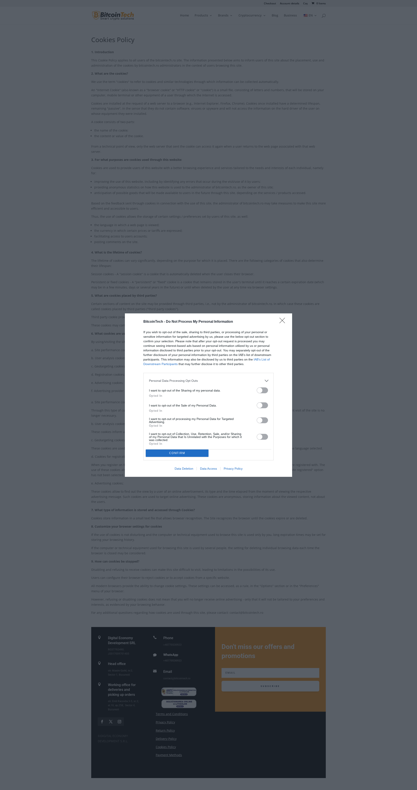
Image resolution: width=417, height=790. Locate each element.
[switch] (262, 390)
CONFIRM (177, 453)
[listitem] (208, 381)
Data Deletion (184, 468)
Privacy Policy (233, 468)
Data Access (208, 468)
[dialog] (208, 395)
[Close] (284, 322)
